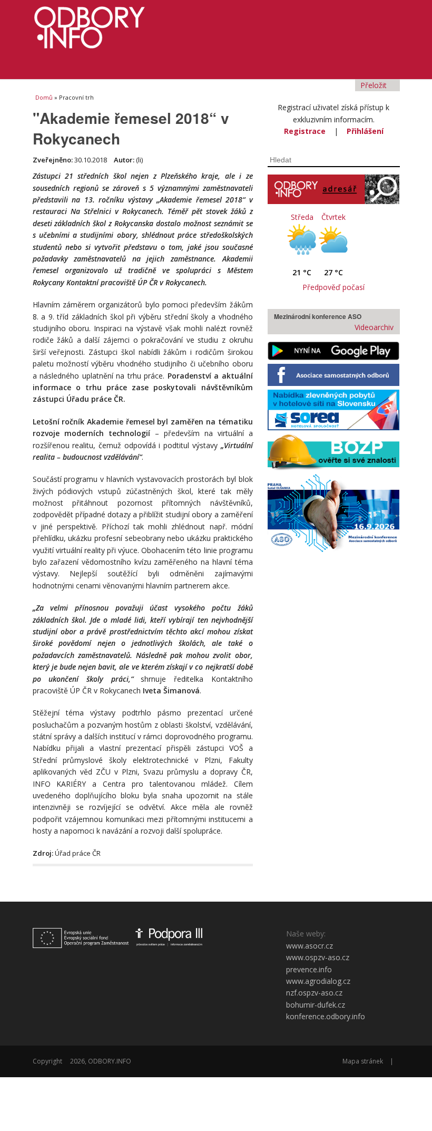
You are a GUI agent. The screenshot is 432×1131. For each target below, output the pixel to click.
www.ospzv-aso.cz (317, 957)
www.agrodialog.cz (318, 981)
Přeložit (374, 85)
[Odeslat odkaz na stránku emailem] (247, 878)
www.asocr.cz (309, 946)
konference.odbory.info (325, 1016)
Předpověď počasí (333, 287)
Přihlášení (365, 131)
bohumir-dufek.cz (315, 1005)
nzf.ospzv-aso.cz (314, 993)
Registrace (305, 131)
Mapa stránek (362, 1061)
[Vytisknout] (230, 878)
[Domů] (216, 24)
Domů (44, 97)
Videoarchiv (373, 327)
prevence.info (309, 969)
